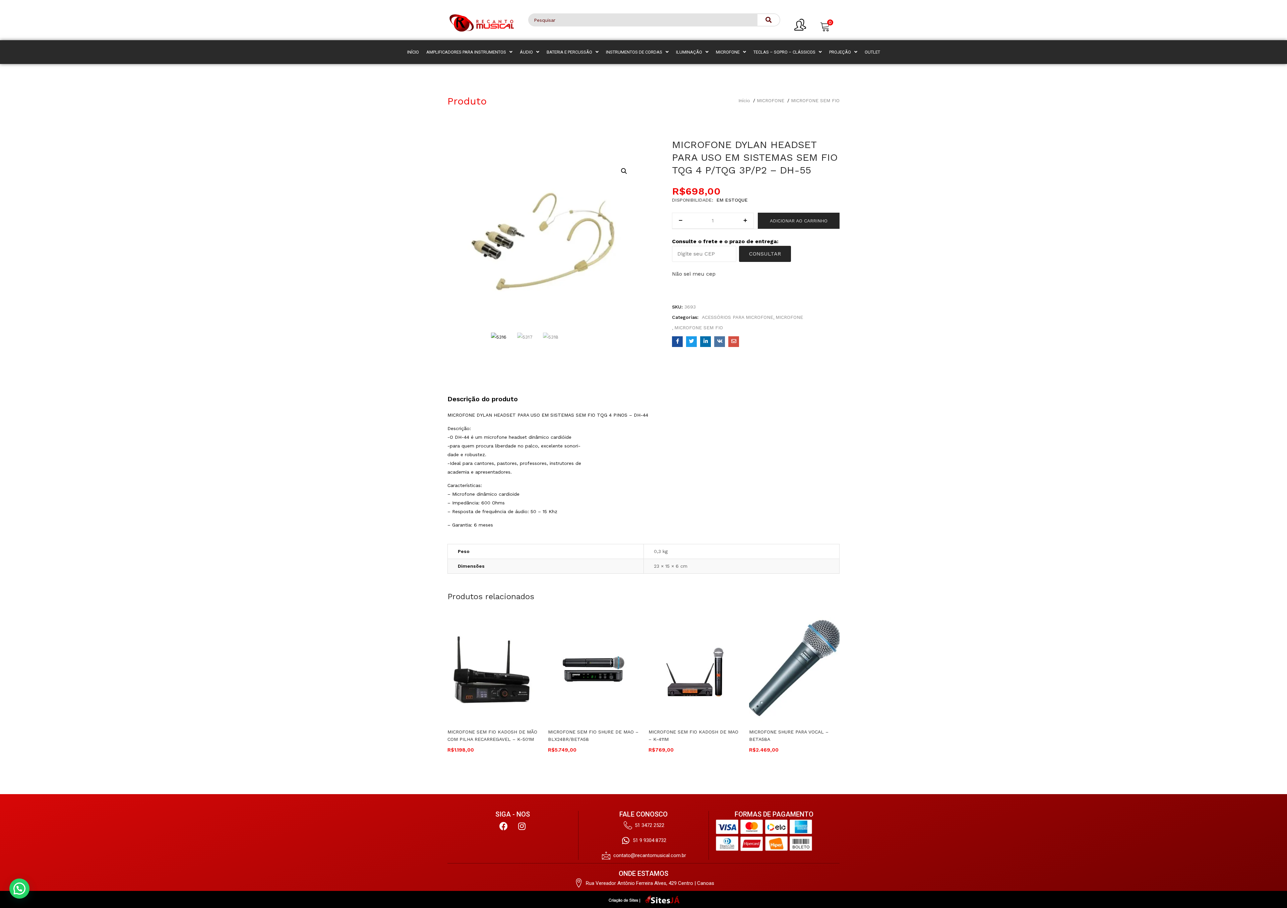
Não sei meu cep (694, 274)
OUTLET (872, 52)
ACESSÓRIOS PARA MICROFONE (737, 317)
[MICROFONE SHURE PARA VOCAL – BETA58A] (794, 669)
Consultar (765, 254)
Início (744, 100)
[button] (825, 25)
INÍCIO (413, 52)
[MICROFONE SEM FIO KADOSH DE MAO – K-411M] (694, 669)
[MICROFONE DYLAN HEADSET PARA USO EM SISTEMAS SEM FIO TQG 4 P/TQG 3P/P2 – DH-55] (677, 341)
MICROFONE (728, 52)
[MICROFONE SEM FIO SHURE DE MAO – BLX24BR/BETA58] (593, 669)
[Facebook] (503, 826)
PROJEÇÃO (840, 52)
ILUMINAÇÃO (689, 52)
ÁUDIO (526, 52)
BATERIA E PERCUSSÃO (569, 52)
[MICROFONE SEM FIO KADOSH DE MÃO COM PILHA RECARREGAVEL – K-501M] (492, 669)
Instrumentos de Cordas (634, 52)
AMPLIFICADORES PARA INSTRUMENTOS (466, 52)
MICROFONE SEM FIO (815, 100)
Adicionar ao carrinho (799, 220)
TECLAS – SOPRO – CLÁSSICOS (784, 52)
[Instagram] (521, 826)
